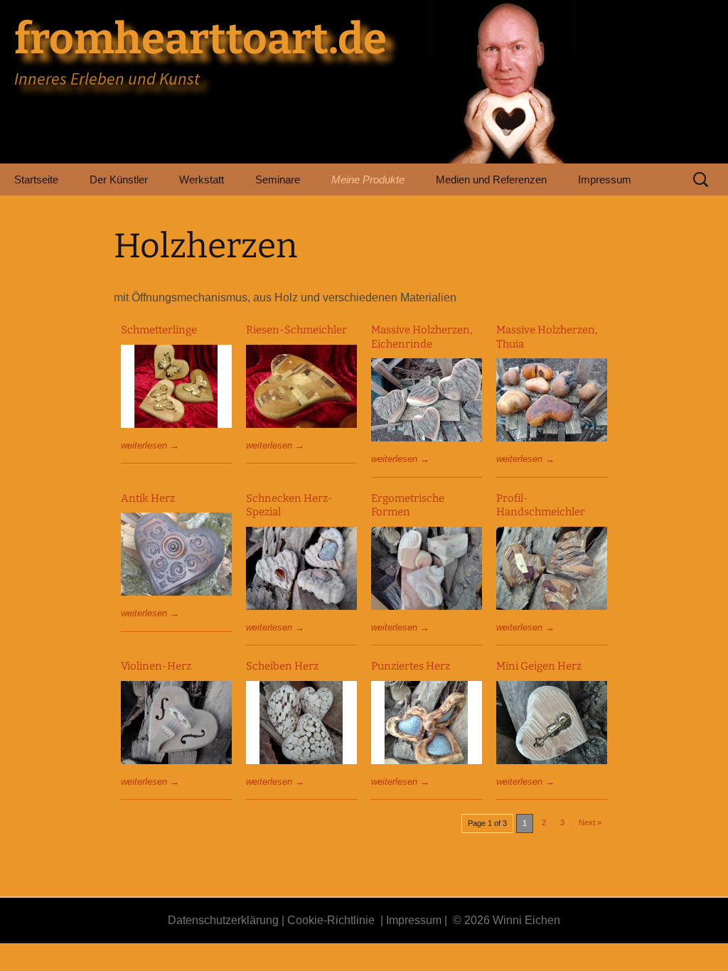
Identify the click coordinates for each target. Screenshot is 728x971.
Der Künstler (119, 179)
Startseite (36, 179)
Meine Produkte (368, 179)
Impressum (604, 179)
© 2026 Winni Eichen (506, 920)
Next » (590, 822)
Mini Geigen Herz (539, 666)
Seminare (277, 179)
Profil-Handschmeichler (540, 505)
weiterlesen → (150, 445)
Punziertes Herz (410, 666)
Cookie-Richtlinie (331, 920)
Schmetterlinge (159, 329)
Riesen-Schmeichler (296, 329)
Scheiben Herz (282, 666)
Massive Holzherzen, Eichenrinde (422, 336)
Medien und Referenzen (491, 179)
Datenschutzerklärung (223, 920)
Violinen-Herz (156, 666)
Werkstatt (201, 179)
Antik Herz (148, 498)
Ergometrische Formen (407, 505)
